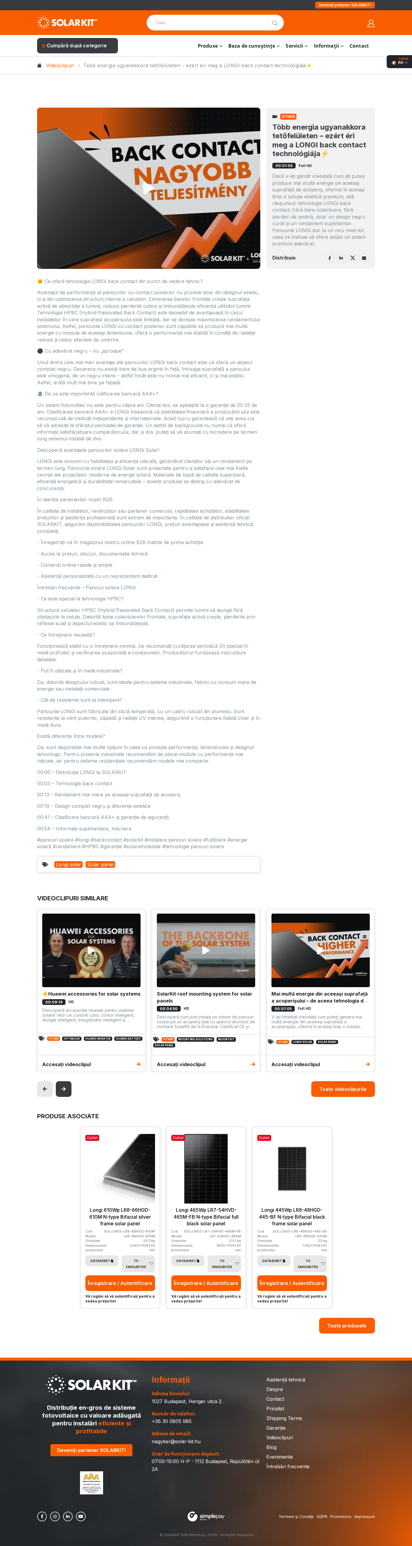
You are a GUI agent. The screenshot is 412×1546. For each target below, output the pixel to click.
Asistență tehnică (285, 1380)
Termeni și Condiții (296, 1516)
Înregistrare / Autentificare (120, 1283)
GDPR (322, 1516)
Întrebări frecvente (287, 1466)
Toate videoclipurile (342, 1089)
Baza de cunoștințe (251, 46)
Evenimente (279, 1457)
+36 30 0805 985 (172, 1421)
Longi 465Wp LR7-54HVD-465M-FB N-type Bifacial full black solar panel (206, 1216)
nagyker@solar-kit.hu (176, 1441)
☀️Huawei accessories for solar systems (91, 994)
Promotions (340, 1516)
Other (288, 116)
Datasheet (100, 1261)
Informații (326, 46)
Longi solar (68, 864)
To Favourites (136, 1264)
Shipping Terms (284, 1418)
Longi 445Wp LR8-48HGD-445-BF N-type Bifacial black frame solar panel (292, 1216)
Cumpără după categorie (77, 46)
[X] (352, 258)
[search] (275, 22)
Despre (274, 1389)
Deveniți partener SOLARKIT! (345, 5)
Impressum (364, 1516)
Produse (208, 46)
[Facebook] (329, 258)
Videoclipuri (60, 65)
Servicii (294, 46)
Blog (271, 1447)
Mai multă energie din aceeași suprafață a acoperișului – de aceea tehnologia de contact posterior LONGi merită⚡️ (319, 1000)
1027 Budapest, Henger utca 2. (187, 1401)
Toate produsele (346, 1326)
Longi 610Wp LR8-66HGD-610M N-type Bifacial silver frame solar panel (120, 1216)
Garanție (276, 1428)
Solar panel (100, 864)
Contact (359, 46)
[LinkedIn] (341, 258)
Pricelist (275, 1409)
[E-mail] (364, 258)
